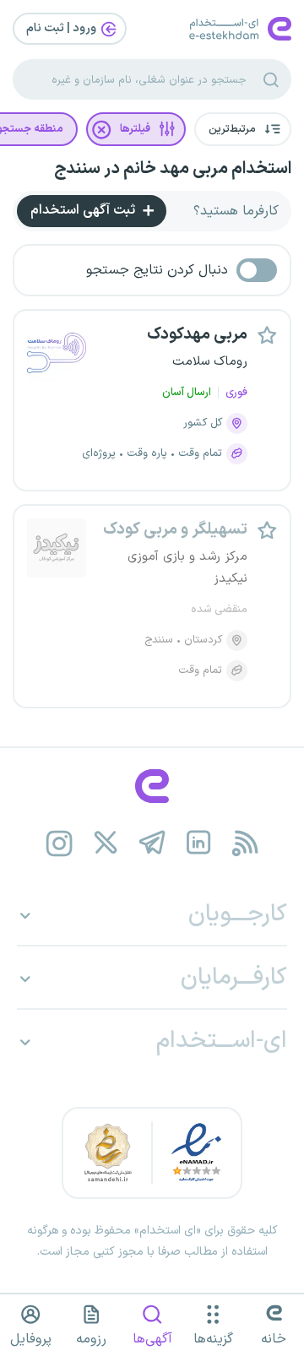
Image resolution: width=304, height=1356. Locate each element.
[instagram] (59, 843)
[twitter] (106, 843)
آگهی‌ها (152, 1339)
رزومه (91, 1339)
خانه (273, 1339)
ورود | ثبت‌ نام (62, 28)
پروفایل (31, 1339)
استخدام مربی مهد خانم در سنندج (172, 169)
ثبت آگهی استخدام (84, 210)
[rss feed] (245, 843)
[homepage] (152, 786)
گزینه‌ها (213, 1339)
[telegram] (152, 843)
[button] (242, 129)
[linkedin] (199, 843)
